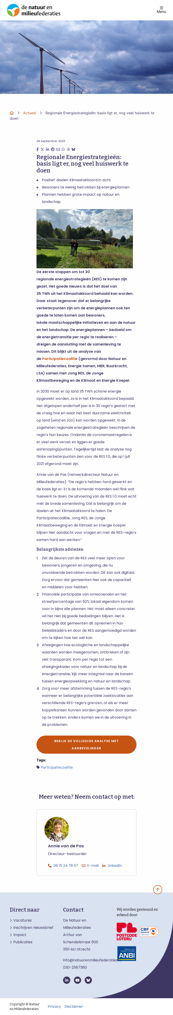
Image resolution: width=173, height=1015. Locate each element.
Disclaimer (73, 1006)
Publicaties (22, 942)
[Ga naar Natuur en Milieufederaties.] (12, 113)
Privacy (54, 1006)
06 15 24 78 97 (65, 865)
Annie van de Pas (66, 846)
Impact (19, 935)
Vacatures (22, 920)
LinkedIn (115, 865)
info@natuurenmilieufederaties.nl (92, 960)
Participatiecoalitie (60, 358)
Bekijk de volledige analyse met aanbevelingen (86, 745)
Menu (161, 11)
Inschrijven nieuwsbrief (33, 927)
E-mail (93, 865)
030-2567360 (75, 967)
